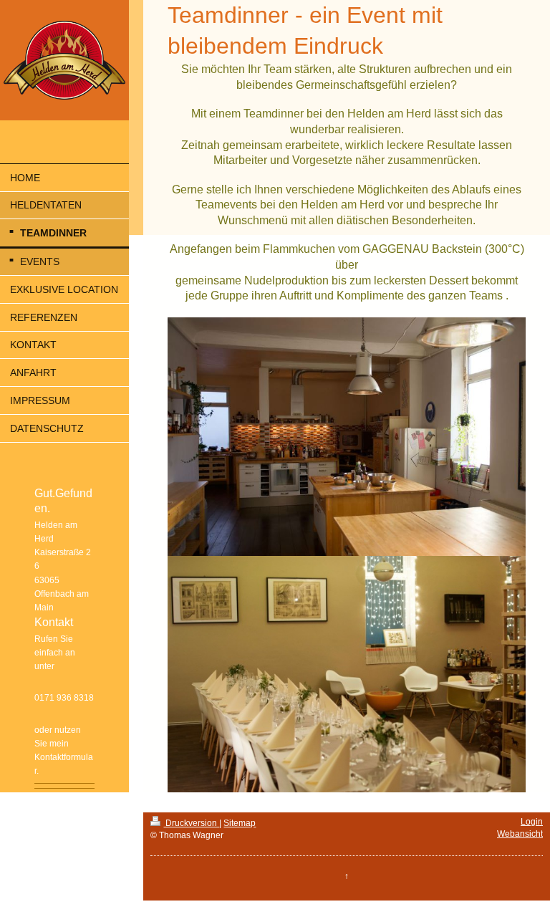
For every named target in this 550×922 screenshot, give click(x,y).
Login (532, 822)
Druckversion (191, 823)
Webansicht (520, 834)
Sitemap (239, 823)
